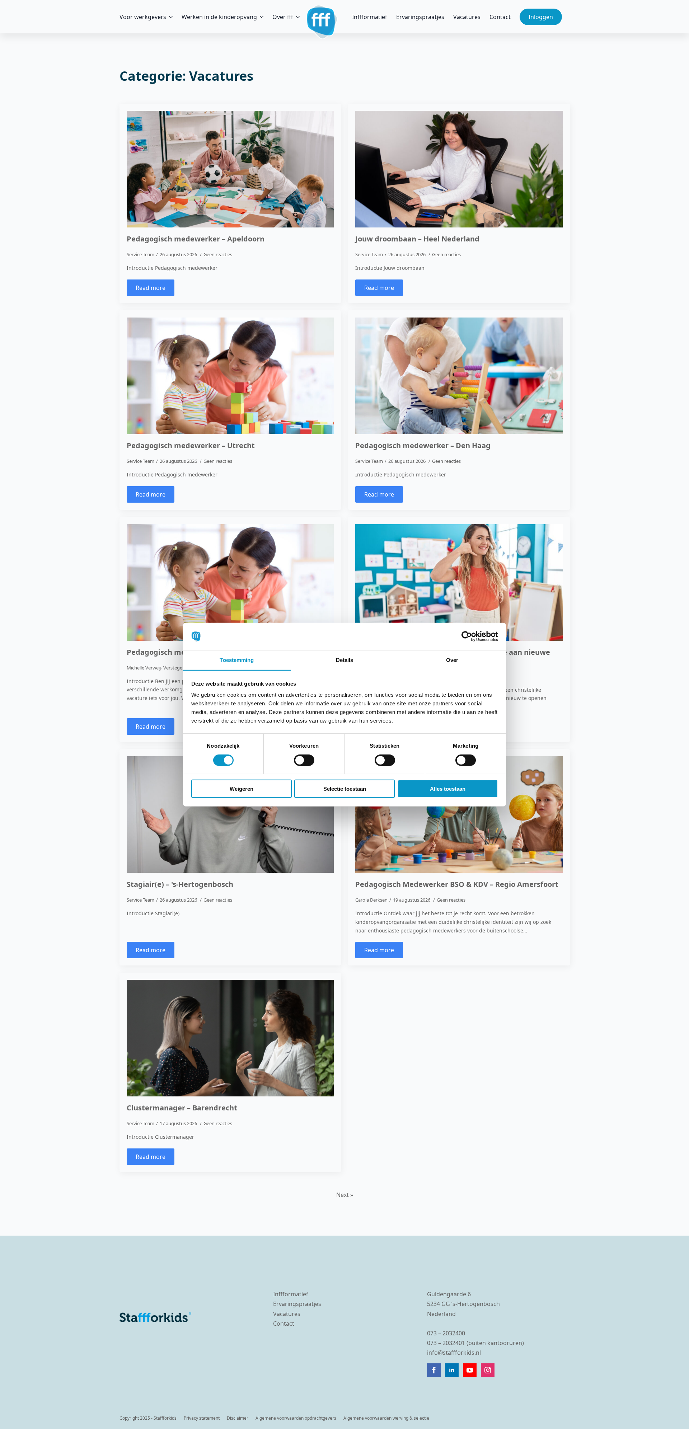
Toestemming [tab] (237, 660)
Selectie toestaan (344, 789)
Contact (500, 17)
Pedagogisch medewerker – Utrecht (191, 445)
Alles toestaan (447, 789)
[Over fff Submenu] (296, 17)
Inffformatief (369, 17)
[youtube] (470, 1370)
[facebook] (434, 1370)
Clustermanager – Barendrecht (182, 1108)
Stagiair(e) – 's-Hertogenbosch (180, 884)
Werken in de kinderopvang (219, 17)
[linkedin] (452, 1370)
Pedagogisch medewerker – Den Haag (423, 445)
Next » (344, 1195)
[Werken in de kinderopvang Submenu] (260, 17)
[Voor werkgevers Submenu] (169, 17)
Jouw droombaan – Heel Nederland (417, 239)
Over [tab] (452, 660)
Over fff (282, 17)
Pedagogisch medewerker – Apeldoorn (195, 239)
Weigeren (241, 789)
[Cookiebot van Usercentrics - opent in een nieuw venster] (466, 636)
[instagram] (488, 1370)
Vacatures (467, 17)
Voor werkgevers (142, 17)
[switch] (304, 760)
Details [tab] (344, 660)
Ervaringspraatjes (420, 17)
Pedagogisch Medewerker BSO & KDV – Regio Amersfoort (456, 884)
